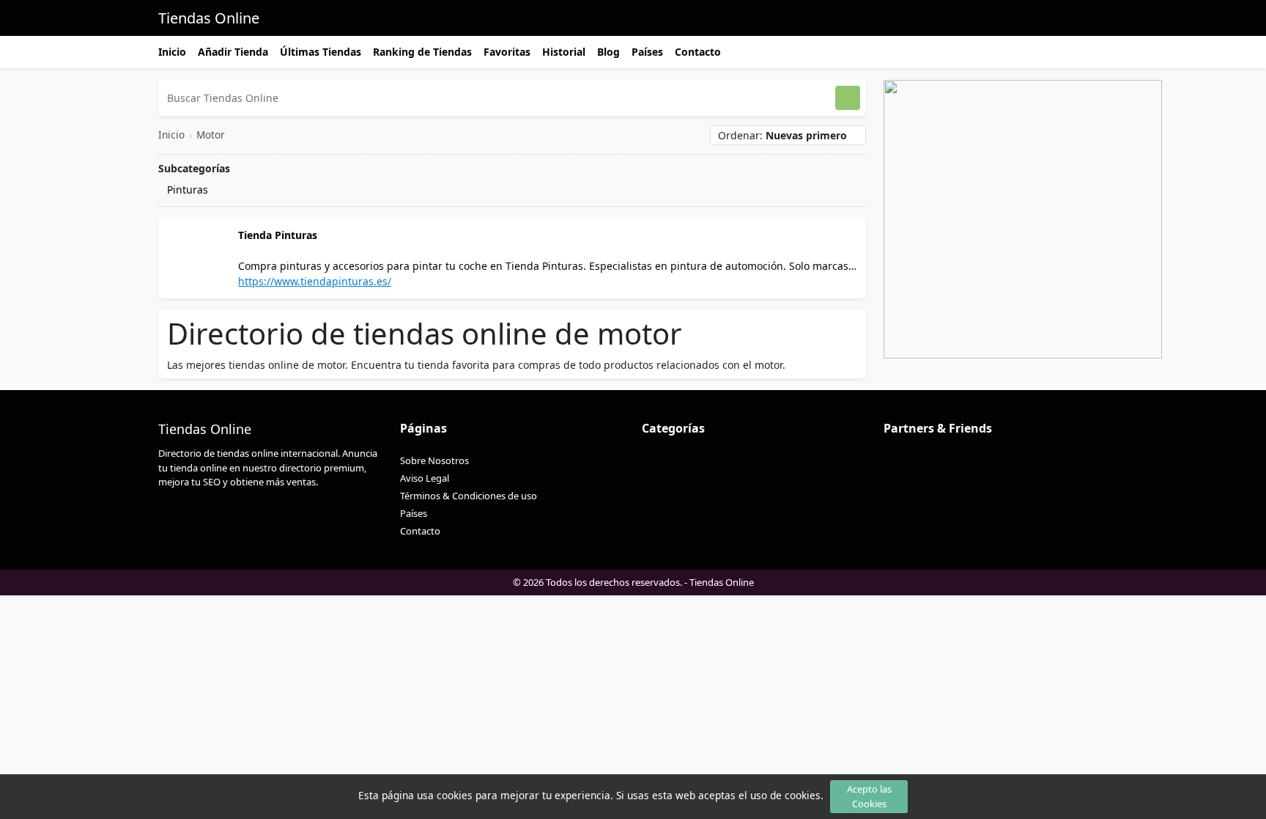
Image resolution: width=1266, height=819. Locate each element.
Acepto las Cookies (869, 795)
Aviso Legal (424, 478)
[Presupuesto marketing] (1023, 218)
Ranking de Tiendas (422, 52)
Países (647, 52)
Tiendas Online (208, 18)
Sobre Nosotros (434, 460)
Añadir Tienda (233, 52)
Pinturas (186, 190)
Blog (608, 52)
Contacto (698, 52)
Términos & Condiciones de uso (468, 495)
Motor (210, 135)
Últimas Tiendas (320, 52)
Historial (563, 52)
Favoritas (507, 52)
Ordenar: (782, 135)
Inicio (172, 52)
